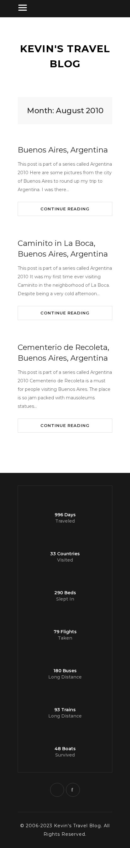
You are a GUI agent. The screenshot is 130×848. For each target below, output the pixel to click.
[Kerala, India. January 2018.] (120, 460)
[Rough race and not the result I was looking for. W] (9, 460)
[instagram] (57, 790)
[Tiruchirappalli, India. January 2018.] (53, 460)
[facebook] (73, 790)
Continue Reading (65, 208)
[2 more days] (31, 460)
